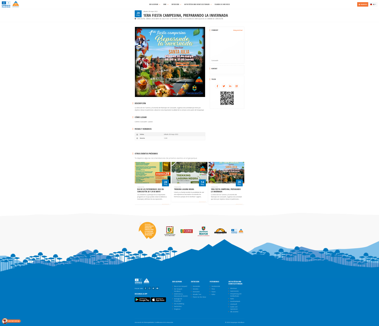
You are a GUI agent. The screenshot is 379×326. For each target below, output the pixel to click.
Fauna (213, 292)
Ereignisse (177, 309)
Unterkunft (233, 304)
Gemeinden (196, 286)
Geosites (195, 289)
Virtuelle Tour (197, 294)
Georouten (196, 292)
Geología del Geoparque (178, 300)
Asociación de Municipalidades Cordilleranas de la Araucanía (154, 322)
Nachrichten (178, 306)
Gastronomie (234, 291)
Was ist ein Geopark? (180, 286)
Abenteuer (233, 288)
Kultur (213, 294)
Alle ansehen (234, 312)
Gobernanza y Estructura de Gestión (181, 295)
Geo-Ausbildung (179, 304)
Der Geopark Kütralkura (178, 290)
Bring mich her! (238, 30)
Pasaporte (363, 4)
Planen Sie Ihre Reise (199, 297)
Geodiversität (216, 286)
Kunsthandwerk (235, 301)
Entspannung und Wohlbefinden (235, 295)
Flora (213, 289)
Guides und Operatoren (234, 308)
